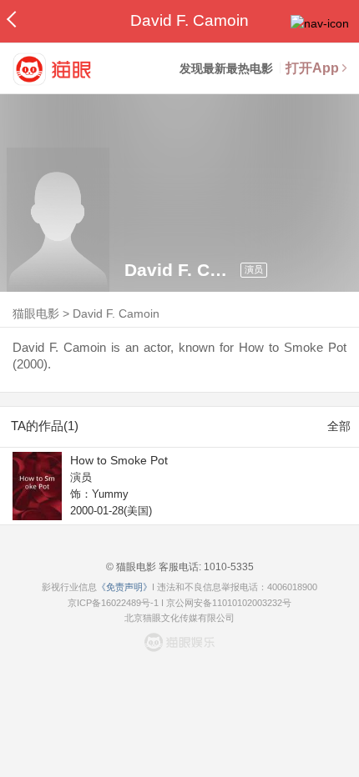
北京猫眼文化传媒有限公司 (179, 618)
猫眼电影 (36, 313)
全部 (339, 426)
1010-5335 (227, 567)
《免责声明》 (124, 587)
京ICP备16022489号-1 (113, 603)
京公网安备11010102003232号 (228, 603)
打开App (312, 68)
